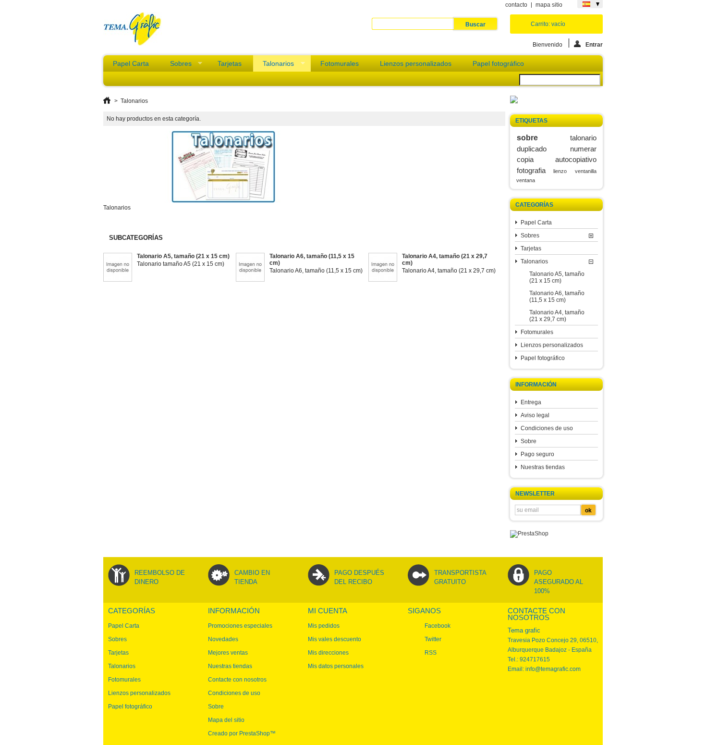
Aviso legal (535, 415)
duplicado (532, 149)
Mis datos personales (336, 666)
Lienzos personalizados (415, 63)
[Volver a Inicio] (106, 101)
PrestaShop (254, 733)
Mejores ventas (228, 652)
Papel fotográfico (498, 63)
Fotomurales (339, 63)
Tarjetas (230, 63)
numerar (583, 149)
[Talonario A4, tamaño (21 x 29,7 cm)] (382, 268)
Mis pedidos (324, 625)
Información (536, 384)
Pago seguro (537, 454)
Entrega (531, 402)
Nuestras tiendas (543, 467)
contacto (516, 4)
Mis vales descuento (334, 639)
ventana (525, 180)
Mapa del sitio (226, 720)
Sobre (528, 441)
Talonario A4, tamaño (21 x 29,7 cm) (556, 316)
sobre (527, 137)
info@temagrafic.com (553, 669)
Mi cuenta (327, 611)
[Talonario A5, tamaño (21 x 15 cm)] (117, 268)
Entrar (594, 44)
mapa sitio (549, 4)
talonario (583, 138)
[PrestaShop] (529, 533)
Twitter (433, 639)
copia (525, 159)
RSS (431, 652)
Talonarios (273, 66)
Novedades (223, 639)
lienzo (560, 171)
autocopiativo (575, 159)
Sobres (176, 66)
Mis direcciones (328, 652)
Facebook (437, 625)
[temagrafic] (132, 29)
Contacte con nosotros (237, 679)
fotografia (531, 170)
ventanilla (585, 171)
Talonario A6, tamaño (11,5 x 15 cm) (556, 296)
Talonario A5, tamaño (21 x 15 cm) (556, 277)
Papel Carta (131, 63)
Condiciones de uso (547, 428)
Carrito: (548, 24)
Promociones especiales (240, 625)
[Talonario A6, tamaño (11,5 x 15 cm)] (250, 268)
